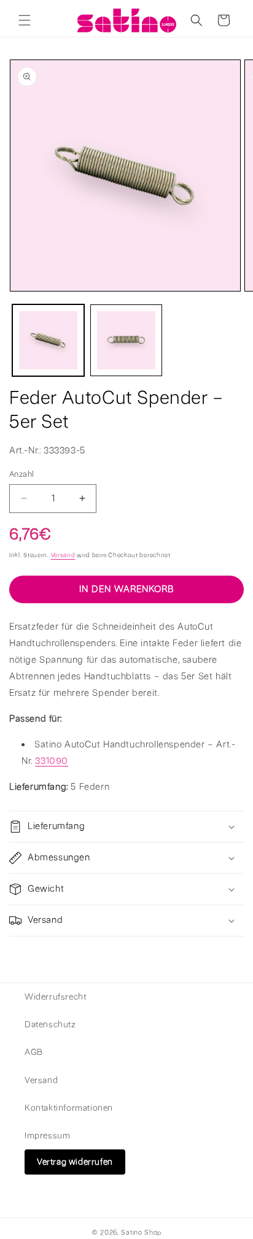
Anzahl (21, 474)
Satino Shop (141, 1233)
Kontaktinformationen (69, 1108)
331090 (51, 760)
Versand (63, 555)
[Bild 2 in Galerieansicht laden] (126, 340)
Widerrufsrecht (55, 997)
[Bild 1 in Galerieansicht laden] (48, 340)
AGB (34, 1052)
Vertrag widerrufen (75, 1162)
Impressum (47, 1135)
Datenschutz (50, 1024)
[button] (24, 20)
